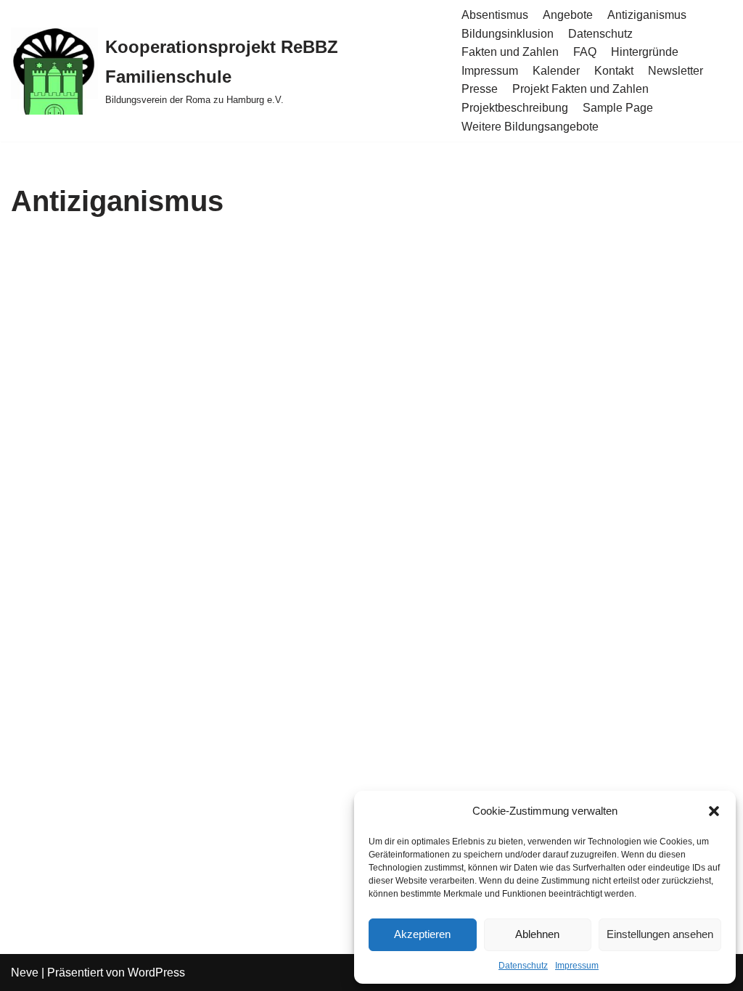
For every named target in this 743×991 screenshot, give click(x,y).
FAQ (584, 52)
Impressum (577, 966)
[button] (714, 811)
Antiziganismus (646, 15)
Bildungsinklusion (507, 34)
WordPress (156, 972)
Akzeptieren (422, 934)
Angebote (568, 15)
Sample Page (618, 108)
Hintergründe (644, 52)
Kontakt (613, 71)
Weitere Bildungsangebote (530, 126)
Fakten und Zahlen (510, 52)
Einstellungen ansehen (660, 934)
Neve (24, 972)
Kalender (556, 71)
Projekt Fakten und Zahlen (580, 89)
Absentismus (494, 15)
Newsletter (675, 71)
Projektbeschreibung (514, 108)
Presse (479, 89)
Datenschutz (523, 966)
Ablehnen (537, 934)
